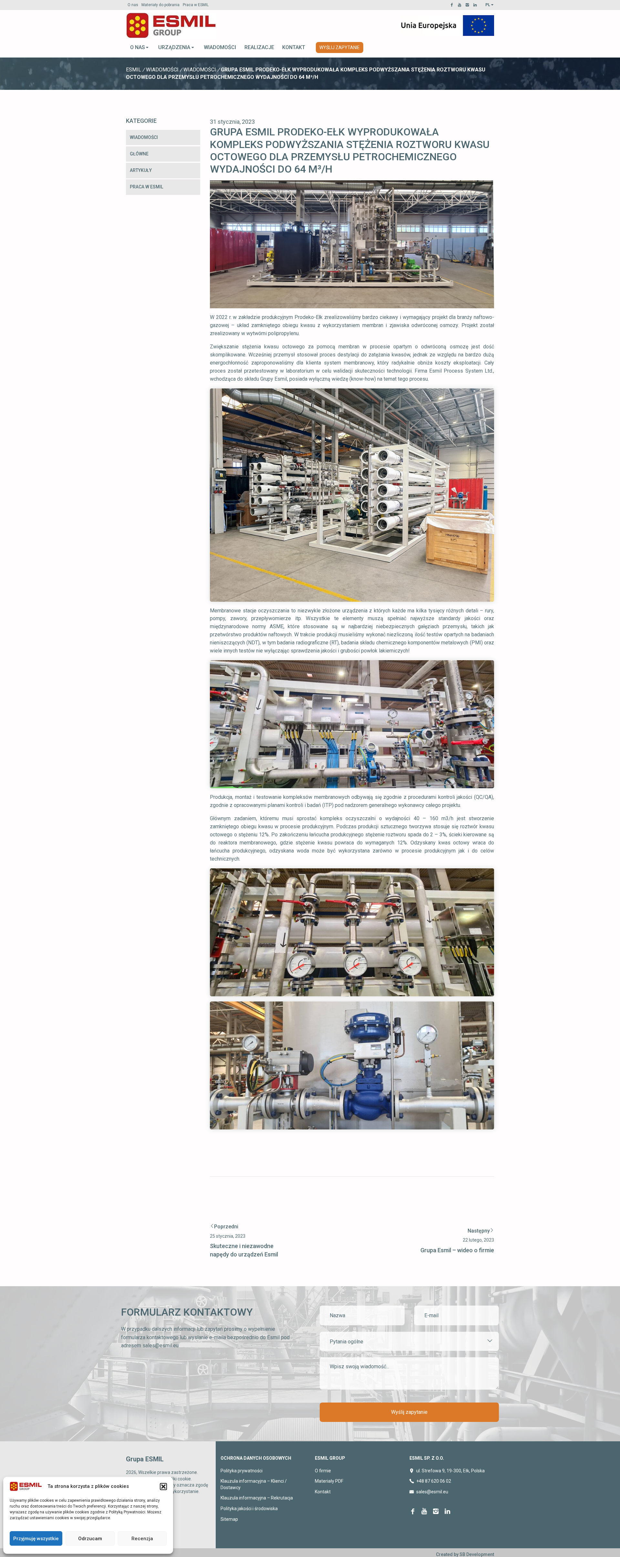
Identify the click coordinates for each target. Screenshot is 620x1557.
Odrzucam (90, 1538)
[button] (163, 1486)
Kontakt (293, 47)
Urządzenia (174, 47)
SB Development (477, 1554)
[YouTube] (460, 5)
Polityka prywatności (242, 1470)
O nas (133, 5)
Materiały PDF (329, 1481)
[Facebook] (453, 5)
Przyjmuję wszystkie (36, 1538)
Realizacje (259, 47)
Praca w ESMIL (196, 5)
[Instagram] (468, 5)
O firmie (323, 1470)
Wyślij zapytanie (339, 47)
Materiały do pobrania (160, 5)
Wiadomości (220, 47)
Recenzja (142, 1538)
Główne (139, 153)
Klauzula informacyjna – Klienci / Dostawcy (254, 1484)
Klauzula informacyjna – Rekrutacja (257, 1497)
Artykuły (141, 170)
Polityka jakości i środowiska (249, 1508)
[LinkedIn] (476, 5)
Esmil (133, 70)
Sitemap (229, 1519)
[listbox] (409, 1341)
